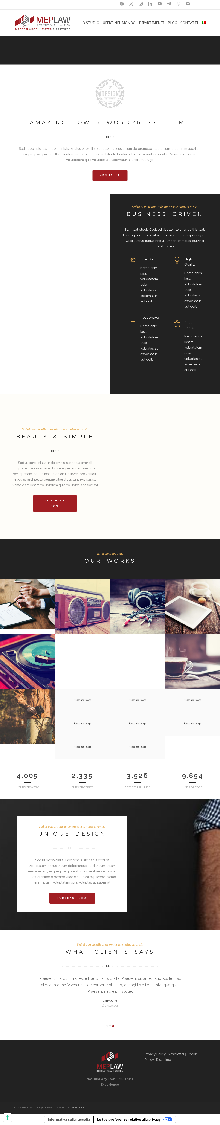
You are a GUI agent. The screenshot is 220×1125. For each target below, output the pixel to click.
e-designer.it (77, 1107)
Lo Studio (90, 23)
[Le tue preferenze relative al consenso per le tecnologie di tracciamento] (7, 1117)
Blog (172, 23)
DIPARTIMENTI (151, 23)
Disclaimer (164, 1060)
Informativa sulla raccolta (69, 1119)
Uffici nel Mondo (119, 23)
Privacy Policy (155, 1054)
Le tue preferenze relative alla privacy (129, 1119)
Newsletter (176, 1054)
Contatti (189, 23)
